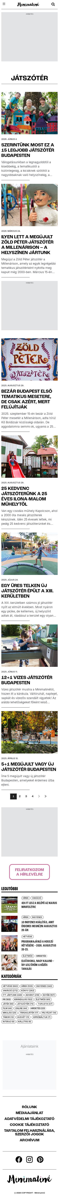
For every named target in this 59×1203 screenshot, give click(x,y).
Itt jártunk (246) (12, 995)
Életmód (28, 956)
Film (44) (7, 1008)
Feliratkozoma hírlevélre (29, 872)
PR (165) (7, 999)
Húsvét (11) (23, 1017)
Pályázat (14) (49, 1012)
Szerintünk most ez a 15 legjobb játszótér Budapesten (27, 150)
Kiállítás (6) (24, 1021)
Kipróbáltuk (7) (41, 1017)
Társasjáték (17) (29, 1012)
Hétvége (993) (10, 986)
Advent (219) (32, 995)
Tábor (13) (8, 1017)
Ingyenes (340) (44, 986)
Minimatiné (40, 1193)
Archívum (29, 1140)
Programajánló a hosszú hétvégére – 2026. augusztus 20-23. (38, 945)
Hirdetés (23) (38, 1008)
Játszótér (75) (25, 1004)
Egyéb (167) (49, 995)
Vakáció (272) (10, 990)
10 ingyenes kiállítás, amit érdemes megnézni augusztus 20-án (39, 926)
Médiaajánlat (29, 1113)
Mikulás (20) (9, 1012)
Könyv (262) (27, 990)
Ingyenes (37, 917)
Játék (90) (8, 1004)
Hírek (26, 898)
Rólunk (29, 1107)
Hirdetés (41, 956)
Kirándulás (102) (23, 999)
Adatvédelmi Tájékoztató (29, 1119)
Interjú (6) (8, 1021)
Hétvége (27, 936)
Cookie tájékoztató (29, 1125)
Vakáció (36, 898)
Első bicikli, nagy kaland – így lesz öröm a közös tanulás (37, 965)
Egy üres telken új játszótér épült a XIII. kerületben (27, 591)
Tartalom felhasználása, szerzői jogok (29, 1132)
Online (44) (21, 1008)
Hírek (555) (27, 986)
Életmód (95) (43, 999)
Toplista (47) (45, 1004)
